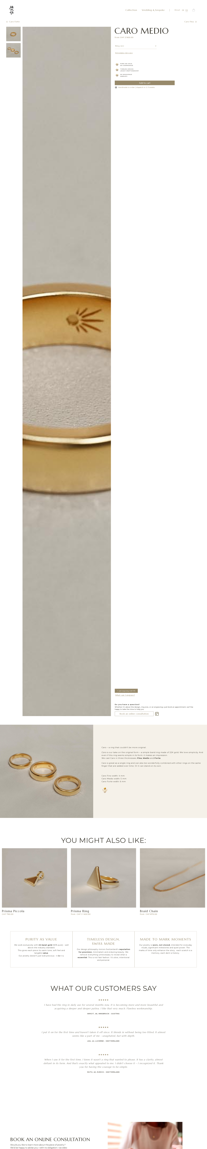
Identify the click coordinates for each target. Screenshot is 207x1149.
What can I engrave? (125, 695)
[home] (11, 10)
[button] (194, 10)
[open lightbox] (67, 371)
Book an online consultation (134, 713)
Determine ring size (124, 53)
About (177, 10)
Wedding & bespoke (153, 10)
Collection (131, 10)
